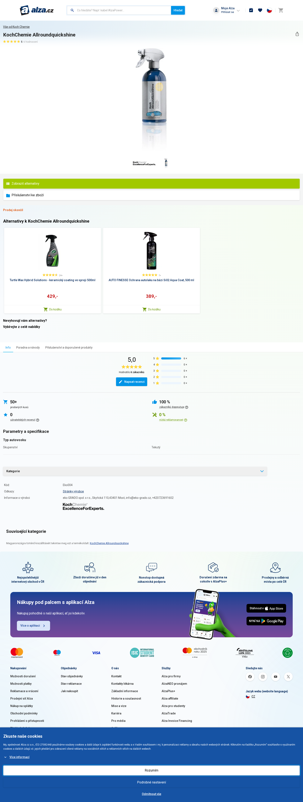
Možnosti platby (21, 683)
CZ (253, 696)
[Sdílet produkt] (297, 34)
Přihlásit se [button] (227, 12)
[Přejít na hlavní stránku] (37, 10)
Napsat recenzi (134, 381)
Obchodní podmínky (24, 713)
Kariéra (116, 713)
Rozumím (151, 770)
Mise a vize (118, 706)
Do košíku (55, 309)
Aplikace (117, 728)
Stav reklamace (71, 683)
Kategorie (13, 471)
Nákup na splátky (21, 706)
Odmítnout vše (151, 794)
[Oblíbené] (260, 10)
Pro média (118, 720)
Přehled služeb (20, 728)
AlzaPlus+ (168, 691)
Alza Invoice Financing (177, 720)
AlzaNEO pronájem (174, 683)
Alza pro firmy (171, 676)
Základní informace (124, 691)
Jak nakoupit (69, 691)
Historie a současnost (126, 698)
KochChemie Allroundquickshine (109, 543)
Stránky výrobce (73, 491)
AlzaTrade (169, 713)
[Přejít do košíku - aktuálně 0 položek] (280, 10)
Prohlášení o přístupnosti (27, 720)
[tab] (8, 347)
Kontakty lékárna (122, 683)
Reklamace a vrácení (24, 691)
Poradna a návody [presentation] (28, 347)
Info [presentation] (8, 347)
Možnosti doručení (23, 676)
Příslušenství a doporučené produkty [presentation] (69, 347)
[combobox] (119, 10)
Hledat (178, 10)
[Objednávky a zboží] (251, 10)
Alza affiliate (170, 698)
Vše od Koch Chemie (16, 26)
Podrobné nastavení (151, 782)
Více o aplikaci (30, 625)
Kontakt (116, 676)
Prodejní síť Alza (21, 698)
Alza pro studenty (173, 706)
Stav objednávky (72, 676)
